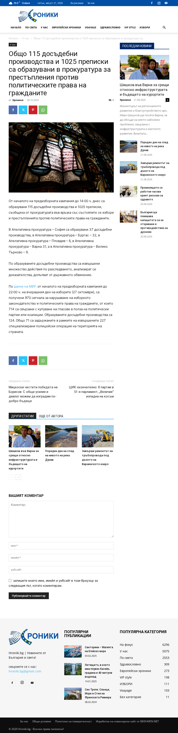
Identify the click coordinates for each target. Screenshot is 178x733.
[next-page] (18, 477)
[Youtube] (166, 3)
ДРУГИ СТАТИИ (22, 416)
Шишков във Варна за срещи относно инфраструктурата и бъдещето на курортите (24, 459)
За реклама (76, 3)
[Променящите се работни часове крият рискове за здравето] (128, 192)
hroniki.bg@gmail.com (25, 671)
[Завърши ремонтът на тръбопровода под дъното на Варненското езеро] (98, 436)
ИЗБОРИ (145, 27)
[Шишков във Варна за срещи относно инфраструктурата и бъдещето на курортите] (25, 436)
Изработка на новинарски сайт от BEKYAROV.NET (127, 721)
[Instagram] (159, 3)
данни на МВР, (26, 286)
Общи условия (41, 721)
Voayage (90, 27)
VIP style (130, 27)
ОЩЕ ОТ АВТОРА (51, 416)
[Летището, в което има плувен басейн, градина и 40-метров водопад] (73, 669)
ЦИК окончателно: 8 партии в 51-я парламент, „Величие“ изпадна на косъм (91, 391)
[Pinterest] (33, 110)
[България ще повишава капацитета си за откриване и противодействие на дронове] (128, 216)
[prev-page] (11, 477)
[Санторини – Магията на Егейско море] (73, 651)
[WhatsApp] (43, 110)
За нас (91, 3)
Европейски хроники (66, 27)
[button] (164, 28)
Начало (16, 27)
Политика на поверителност (73, 721)
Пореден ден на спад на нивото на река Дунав (59, 455)
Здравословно (110, 27)
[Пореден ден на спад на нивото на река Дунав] (61, 436)
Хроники (17, 100)
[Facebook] (151, 3)
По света (31, 27)
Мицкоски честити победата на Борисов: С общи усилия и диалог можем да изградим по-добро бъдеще (33, 394)
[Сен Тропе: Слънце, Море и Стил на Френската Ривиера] (73, 694)
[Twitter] (23, 110)
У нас (44, 27)
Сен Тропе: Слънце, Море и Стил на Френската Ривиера (98, 693)
